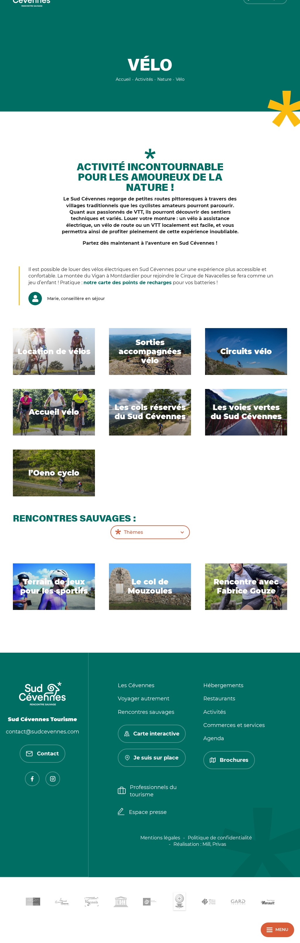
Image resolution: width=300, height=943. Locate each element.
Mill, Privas (214, 844)
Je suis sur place (156, 758)
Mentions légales (160, 838)
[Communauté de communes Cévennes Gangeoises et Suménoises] (33, 903)
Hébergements (223, 685)
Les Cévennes (136, 685)
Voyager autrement (143, 698)
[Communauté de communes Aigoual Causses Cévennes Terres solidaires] (62, 903)
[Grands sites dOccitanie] (179, 903)
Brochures (234, 760)
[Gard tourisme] (238, 902)
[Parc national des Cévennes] (150, 903)
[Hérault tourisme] (267, 902)
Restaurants (219, 698)
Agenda (213, 738)
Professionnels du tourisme (153, 791)
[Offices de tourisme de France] (208, 903)
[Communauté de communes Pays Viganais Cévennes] (91, 903)
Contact (48, 753)
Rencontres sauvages (146, 712)
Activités (214, 712)
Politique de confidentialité (220, 838)
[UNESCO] (120, 902)
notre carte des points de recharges (127, 282)
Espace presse (148, 812)
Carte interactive (156, 734)
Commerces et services (234, 725)
